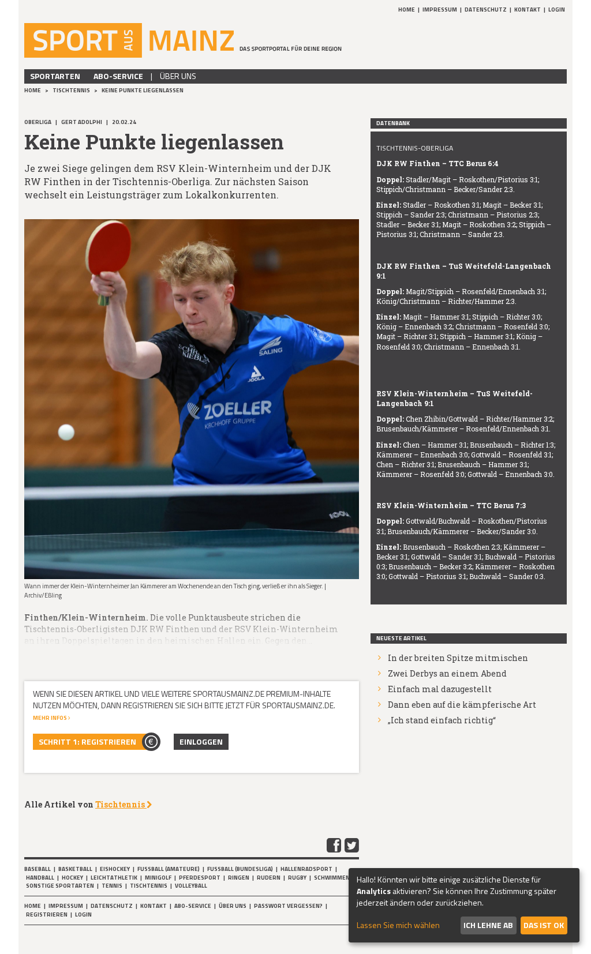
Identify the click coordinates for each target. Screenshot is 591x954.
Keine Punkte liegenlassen (143, 90)
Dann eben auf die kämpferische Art (462, 704)
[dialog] (464, 905)
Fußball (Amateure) (168, 869)
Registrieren (47, 914)
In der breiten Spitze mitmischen (458, 657)
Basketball (75, 869)
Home (406, 9)
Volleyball (191, 885)
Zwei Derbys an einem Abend (447, 673)
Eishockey (115, 869)
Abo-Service (118, 76)
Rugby (297, 877)
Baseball (37, 869)
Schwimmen (332, 877)
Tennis (112, 885)
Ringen (238, 877)
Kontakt (527, 9)
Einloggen (201, 741)
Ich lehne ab (488, 925)
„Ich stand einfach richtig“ (442, 720)
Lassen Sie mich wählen (398, 925)
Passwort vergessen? (288, 906)
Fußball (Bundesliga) (240, 869)
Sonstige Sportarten (60, 885)
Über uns (178, 76)
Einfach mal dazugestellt (440, 688)
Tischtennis (72, 90)
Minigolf (158, 877)
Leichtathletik (114, 877)
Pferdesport (199, 877)
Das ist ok (543, 925)
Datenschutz (486, 9)
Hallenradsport (306, 869)
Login (556, 9)
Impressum (439, 9)
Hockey (72, 877)
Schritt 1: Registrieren (87, 741)
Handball (40, 877)
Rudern (268, 877)
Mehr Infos (50, 717)
